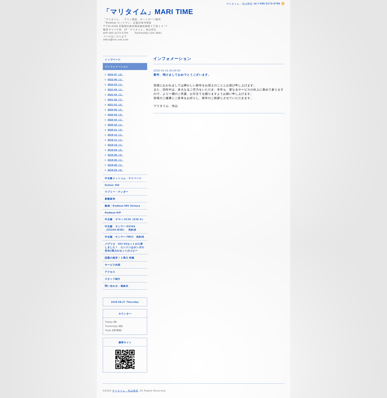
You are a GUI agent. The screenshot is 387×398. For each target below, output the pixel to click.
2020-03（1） (115, 120)
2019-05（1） (115, 165)
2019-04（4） (115, 170)
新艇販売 (110, 198)
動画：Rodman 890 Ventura (122, 205)
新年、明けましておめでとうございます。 (182, 74)
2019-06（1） (115, 160)
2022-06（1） (115, 79)
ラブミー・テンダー (116, 191)
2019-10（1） (115, 145)
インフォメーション (116, 66)
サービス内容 (113, 264)
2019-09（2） (115, 150)
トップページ (113, 59)
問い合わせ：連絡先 (116, 286)
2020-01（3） (115, 130)
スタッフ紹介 (113, 278)
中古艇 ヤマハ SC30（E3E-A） (125, 219)
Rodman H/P (113, 212)
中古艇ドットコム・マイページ (123, 178)
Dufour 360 (112, 185)
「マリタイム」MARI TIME (148, 11)
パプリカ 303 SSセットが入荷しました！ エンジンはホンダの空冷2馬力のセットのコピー (124, 247)
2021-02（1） (115, 99)
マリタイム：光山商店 (125, 390)
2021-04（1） (115, 89)
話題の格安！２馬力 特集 (119, 257)
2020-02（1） (115, 125)
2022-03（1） (115, 84)
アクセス (110, 271)
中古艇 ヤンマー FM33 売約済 (124, 236)
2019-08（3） (115, 155)
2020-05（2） (115, 109)
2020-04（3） (115, 114)
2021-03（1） (115, 94)
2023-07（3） (115, 74)
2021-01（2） (115, 104)
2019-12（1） (115, 135)
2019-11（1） (115, 140)
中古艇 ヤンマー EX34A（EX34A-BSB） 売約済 (120, 228)
